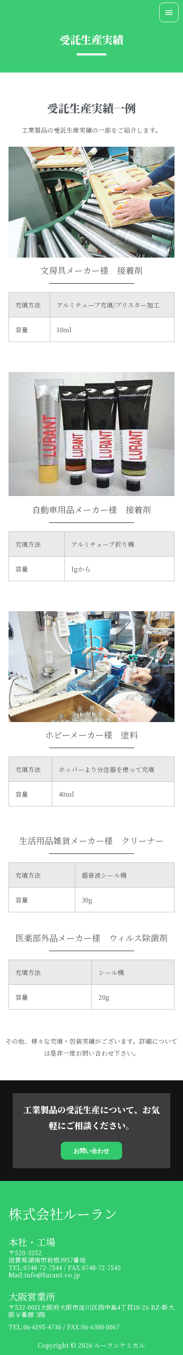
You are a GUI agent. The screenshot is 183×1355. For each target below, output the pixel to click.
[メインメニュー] (169, 12)
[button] (91, 1151)
